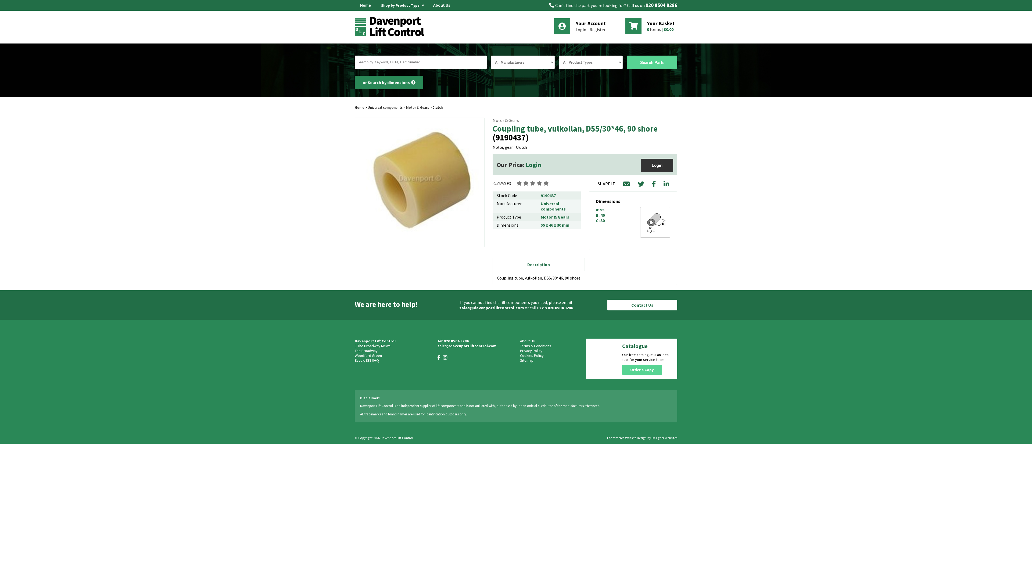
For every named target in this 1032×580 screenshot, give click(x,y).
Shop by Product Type (400, 5)
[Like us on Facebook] (439, 357)
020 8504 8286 (661, 5)
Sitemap (526, 360)
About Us (441, 5)
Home (365, 5)
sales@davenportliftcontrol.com (491, 307)
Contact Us (642, 305)
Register (597, 29)
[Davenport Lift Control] (391, 35)
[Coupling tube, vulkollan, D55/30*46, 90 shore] (419, 182)
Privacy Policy (531, 350)
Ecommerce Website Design (627, 438)
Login (581, 29)
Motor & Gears (417, 107)
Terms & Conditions (535, 345)
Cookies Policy (532, 355)
